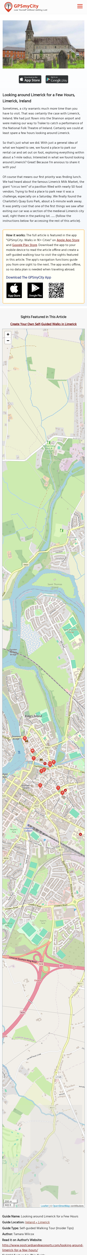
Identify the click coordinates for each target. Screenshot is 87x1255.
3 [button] (41, 771)
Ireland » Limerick (37, 1222)
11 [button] (25, 738)
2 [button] (44, 769)
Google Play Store (24, 245)
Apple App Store (68, 240)
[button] (8, 334)
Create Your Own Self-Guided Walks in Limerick (43, 324)
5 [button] (58, 787)
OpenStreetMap (61, 1205)
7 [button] (33, 758)
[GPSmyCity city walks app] (25, 7)
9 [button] (53, 762)
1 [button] (40, 785)
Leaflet (44, 1205)
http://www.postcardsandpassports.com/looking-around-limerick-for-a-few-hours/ (42, 1248)
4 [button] (62, 792)
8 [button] (50, 764)
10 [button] (32, 750)
